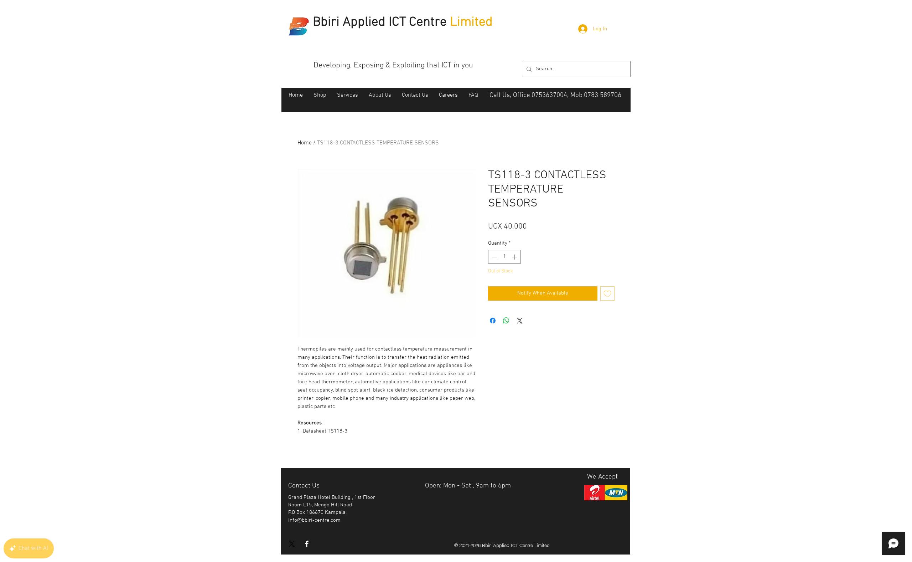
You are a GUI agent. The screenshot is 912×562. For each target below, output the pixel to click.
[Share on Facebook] (492, 320)
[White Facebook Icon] (306, 544)
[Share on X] (519, 320)
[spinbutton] (505, 257)
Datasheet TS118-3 (325, 431)
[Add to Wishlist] (607, 293)
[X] (291, 544)
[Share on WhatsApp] (506, 320)
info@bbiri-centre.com (314, 520)
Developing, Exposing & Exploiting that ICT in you (393, 65)
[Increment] (515, 257)
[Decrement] (494, 257)
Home (304, 143)
